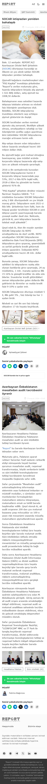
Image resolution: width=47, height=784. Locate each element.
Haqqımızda (7, 726)
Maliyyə (6, 27)
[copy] (37, 366)
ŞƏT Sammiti (28, 12)
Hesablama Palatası (12, 669)
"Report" (6, 448)
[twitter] (21, 366)
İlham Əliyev (10, 12)
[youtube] (35, 753)
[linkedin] (26, 366)
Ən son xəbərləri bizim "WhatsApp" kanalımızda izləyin (24, 339)
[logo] (8, 4)
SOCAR (6, 68)
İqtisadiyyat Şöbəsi (18, 352)
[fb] (4, 366)
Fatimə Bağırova (17, 693)
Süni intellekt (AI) (35, 669)
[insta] (10, 753)
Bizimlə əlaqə (34, 726)
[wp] (10, 366)
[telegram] (15, 366)
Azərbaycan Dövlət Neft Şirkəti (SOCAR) (22, 328)
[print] (32, 366)
